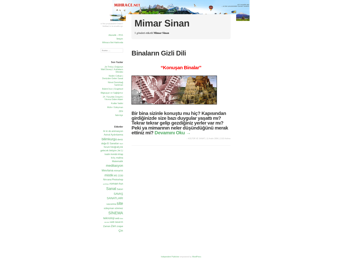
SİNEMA (115, 213)
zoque (120, 226)
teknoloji (109, 218)
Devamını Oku (173, 132)
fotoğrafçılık (116, 147)
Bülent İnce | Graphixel (112, 89)
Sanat (111, 189)
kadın (107, 154)
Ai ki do (107, 131)
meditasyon (114, 165)
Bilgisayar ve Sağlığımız (112, 93)
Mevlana (107, 170)
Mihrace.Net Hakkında (112, 42)
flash (121, 144)
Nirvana (107, 179)
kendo (114, 154)
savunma (111, 204)
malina (119, 157)
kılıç (113, 157)
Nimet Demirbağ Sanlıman (115, 83)
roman (114, 183)
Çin (120, 230)
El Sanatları (113, 143)
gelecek (104, 150)
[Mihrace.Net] (116, 16)
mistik (108, 175)
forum (107, 147)
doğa (103, 143)
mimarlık (118, 170)
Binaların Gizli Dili (159, 53)
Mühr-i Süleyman (115, 107)
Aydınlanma (117, 134)
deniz (120, 139)
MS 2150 (118, 175)
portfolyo (106, 184)
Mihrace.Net (116, 20)
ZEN (121, 111)
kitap (120, 154)
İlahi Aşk (119, 115)
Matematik (117, 161)
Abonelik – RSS (115, 35)
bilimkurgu (109, 139)
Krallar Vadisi (117, 103)
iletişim (113, 150)
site (120, 203)
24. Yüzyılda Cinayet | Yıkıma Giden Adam (113, 98)
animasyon (117, 131)
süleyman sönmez (113, 208)
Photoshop (117, 179)
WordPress (196, 257)
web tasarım (116, 222)
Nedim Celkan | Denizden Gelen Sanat (112, 77)
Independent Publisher (170, 257)
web (117, 218)
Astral (107, 134)
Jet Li (120, 150)
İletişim (120, 39)
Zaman (106, 226)
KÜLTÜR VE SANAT (196, 138)
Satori (120, 189)
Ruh (121, 183)
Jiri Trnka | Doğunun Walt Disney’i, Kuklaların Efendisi (112, 69)
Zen (113, 226)
